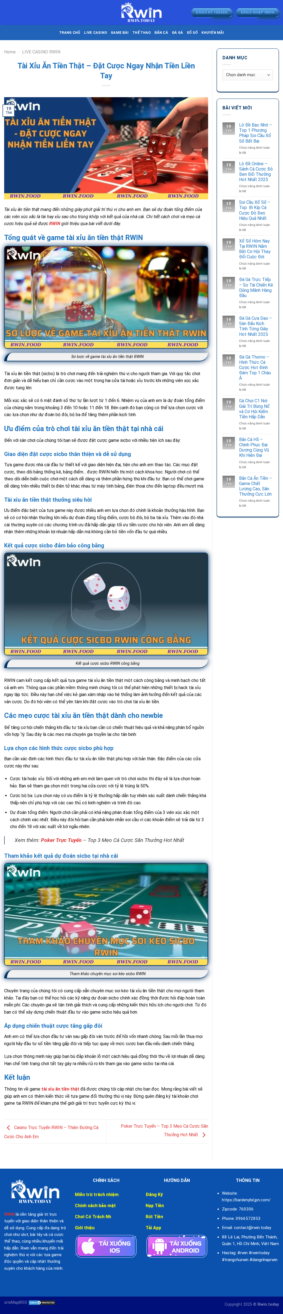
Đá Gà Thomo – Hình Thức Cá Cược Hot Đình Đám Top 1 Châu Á (255, 367)
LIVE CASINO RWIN (41, 52)
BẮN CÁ (161, 32)
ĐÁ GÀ (177, 32)
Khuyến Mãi (212, 32)
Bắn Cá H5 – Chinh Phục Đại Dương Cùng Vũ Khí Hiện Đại (254, 447)
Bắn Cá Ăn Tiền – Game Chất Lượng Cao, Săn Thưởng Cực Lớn (255, 486)
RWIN (54, 223)
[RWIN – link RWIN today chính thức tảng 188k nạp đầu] (141, 12)
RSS (23, 1302)
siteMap (11, 1302)
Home (10, 52)
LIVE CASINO (95, 32)
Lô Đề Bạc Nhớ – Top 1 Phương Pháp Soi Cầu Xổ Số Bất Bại (255, 133)
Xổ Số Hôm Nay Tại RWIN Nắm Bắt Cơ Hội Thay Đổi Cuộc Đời (255, 249)
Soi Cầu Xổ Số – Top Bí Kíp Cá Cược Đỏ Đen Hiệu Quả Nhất (254, 210)
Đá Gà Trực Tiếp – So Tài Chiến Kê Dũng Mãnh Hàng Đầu (256, 287)
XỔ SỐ (192, 32)
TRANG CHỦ (69, 32)
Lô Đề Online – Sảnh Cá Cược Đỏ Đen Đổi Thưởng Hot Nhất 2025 (256, 171)
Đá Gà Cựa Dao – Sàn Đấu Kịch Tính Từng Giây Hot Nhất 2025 (255, 326)
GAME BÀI (120, 32)
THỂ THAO (141, 32)
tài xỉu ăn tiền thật (59, 1089)
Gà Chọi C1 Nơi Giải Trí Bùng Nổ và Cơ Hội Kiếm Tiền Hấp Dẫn (254, 408)
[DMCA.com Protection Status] (41, 1302)
